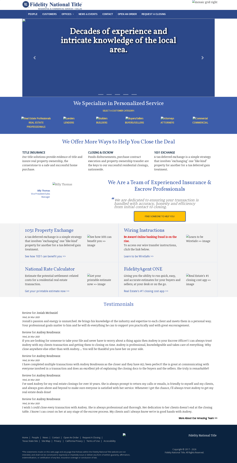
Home (25, 437)
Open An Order (127, 14)
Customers (49, 14)
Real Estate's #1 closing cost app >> (146, 291)
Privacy (57, 441)
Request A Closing (154, 14)
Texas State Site (30, 441)
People (32, 14)
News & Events (88, 14)
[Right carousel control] (202, 58)
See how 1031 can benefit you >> (45, 256)
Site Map (46, 441)
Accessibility (110, 441)
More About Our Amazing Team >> (198, 418)
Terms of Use (93, 441)
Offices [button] (67, 14)
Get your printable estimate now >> (47, 291)
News (45, 437)
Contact (107, 14)
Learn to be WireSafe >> (139, 256)
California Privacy (74, 441)
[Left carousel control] (34, 58)
